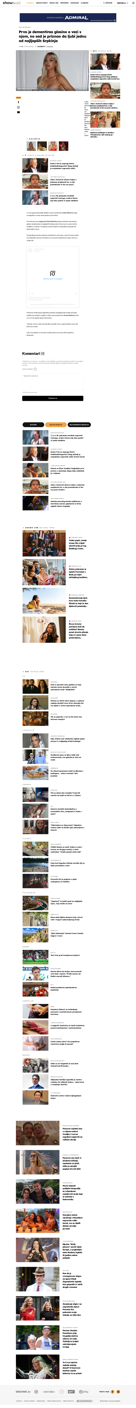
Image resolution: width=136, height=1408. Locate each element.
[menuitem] (133, 3)
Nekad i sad (53, 3)
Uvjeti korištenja (40, 1401)
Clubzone (84, 3)
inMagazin (74, 3)
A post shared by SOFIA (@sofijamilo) (42, 304)
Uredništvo (19, 1401)
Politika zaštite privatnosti (54, 1401)
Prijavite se (52, 398)
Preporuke (64, 3)
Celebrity (30, 3)
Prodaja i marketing (29, 1401)
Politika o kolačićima (68, 1401)
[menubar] (133, 3)
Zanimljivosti (42, 3)
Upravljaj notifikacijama (85, 1401)
